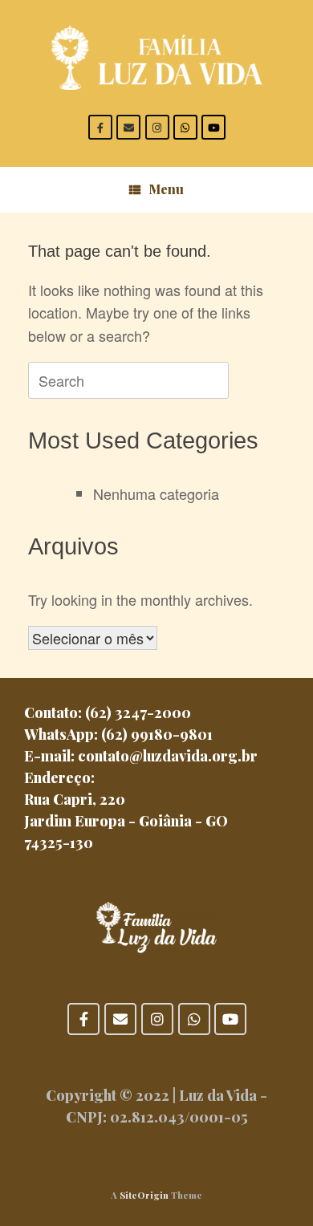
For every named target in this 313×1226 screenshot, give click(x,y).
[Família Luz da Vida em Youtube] (213, 127)
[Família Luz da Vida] (156, 58)
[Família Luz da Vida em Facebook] (100, 127)
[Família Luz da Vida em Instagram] (157, 127)
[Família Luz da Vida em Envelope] (128, 127)
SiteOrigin (144, 1195)
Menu (166, 189)
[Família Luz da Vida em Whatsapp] (185, 127)
